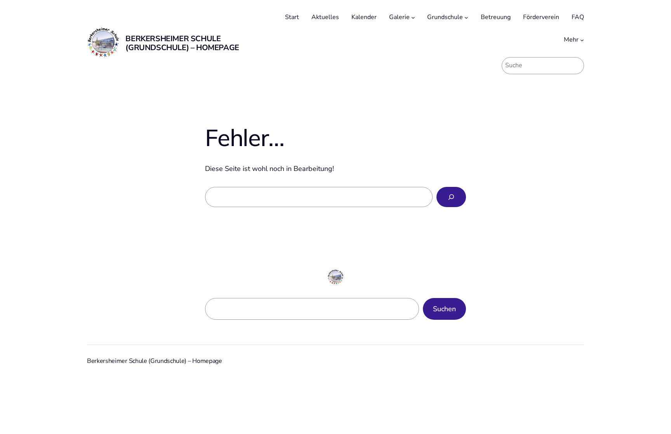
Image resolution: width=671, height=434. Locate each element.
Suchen (444, 309)
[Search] (451, 197)
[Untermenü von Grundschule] (466, 17)
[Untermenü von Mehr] (582, 40)
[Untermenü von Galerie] (413, 17)
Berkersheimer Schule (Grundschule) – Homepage (182, 43)
